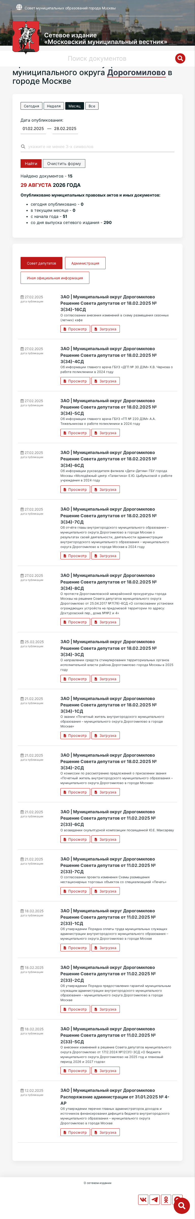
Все (92, 106)
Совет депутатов (41, 263)
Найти (31, 163)
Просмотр (76, 329)
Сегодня (31, 106)
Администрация (85, 263)
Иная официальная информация (55, 278)
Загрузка (107, 329)
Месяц (75, 106)
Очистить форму (64, 163)
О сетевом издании (97, 1183)
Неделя (54, 106)
